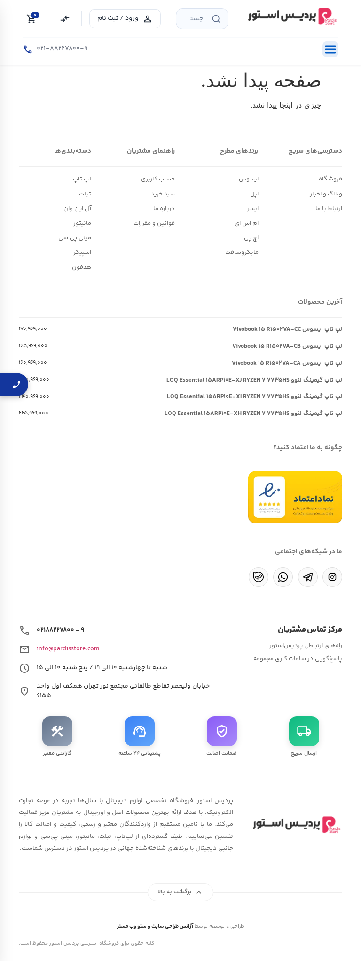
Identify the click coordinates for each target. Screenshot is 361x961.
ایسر (253, 208)
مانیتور (82, 223)
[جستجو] (216, 18)
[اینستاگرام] (332, 577)
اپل (254, 194)
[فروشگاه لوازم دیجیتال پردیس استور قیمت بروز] (290, 16)
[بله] (258, 577)
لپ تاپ (82, 179)
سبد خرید (163, 194)
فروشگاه (330, 179)
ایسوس (249, 179)
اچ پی (251, 237)
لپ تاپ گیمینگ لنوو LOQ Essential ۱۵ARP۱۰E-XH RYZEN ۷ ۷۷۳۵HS (253, 413)
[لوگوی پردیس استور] (295, 825)
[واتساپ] (283, 577)
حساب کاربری (158, 179)
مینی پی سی (74, 237)
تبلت (85, 194)
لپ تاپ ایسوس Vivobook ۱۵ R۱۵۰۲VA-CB (287, 346)
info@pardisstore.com (68, 649)
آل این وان (77, 208)
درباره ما (164, 208)
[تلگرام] (308, 577)
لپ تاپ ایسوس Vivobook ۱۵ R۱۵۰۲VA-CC (287, 329)
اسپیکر (82, 252)
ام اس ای (247, 223)
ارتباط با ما (328, 208)
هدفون (81, 267)
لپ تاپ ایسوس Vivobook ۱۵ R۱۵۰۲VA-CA (287, 363)
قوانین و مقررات (154, 223)
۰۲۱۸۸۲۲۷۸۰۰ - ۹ (60, 630)
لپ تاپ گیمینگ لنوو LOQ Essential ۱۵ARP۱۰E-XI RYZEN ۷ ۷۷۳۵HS (254, 396)
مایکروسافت (242, 252)
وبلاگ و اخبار (326, 194)
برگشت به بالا (180, 892)
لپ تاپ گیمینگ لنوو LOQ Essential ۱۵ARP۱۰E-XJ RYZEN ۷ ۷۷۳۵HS (254, 380)
